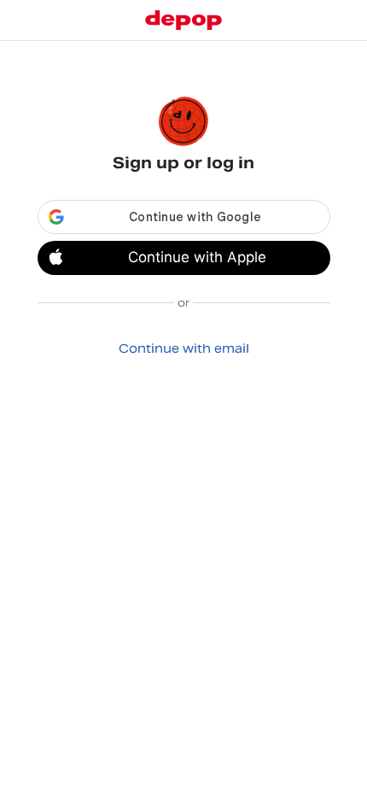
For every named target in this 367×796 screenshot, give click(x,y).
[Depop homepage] (183, 20)
